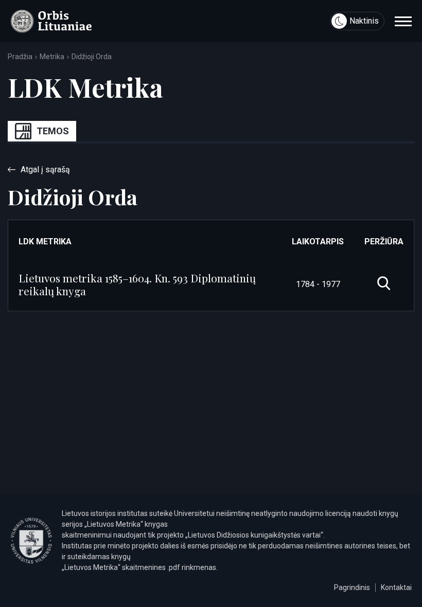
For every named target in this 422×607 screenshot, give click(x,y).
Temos (53, 131)
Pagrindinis (352, 587)
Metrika (52, 56)
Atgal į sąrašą (45, 169)
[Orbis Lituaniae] (51, 21)
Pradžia (20, 56)
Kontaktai (396, 587)
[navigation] (403, 21)
